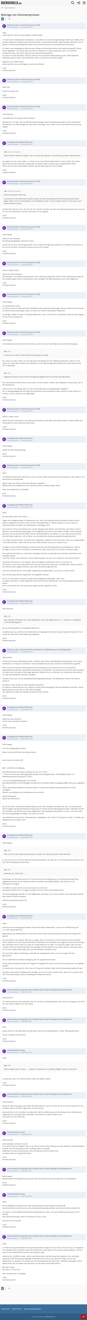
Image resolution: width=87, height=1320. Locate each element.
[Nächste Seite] (9, 19)
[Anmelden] (78, 3)
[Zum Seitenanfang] (83, 1317)
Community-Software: (43, 1317)
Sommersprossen (12, 27)
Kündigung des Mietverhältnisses (20, 142)
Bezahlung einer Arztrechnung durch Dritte (23, 25)
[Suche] (72, 3)
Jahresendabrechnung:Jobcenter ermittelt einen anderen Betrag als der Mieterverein (39, 990)
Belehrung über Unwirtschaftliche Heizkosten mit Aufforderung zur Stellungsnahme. (39, 649)
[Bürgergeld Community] (11, 3)
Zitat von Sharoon (14, 152)
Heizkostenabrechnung (16, 1050)
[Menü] (84, 3)
